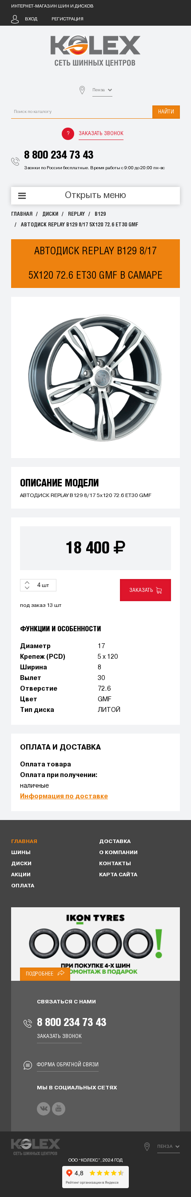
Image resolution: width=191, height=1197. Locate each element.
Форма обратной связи (68, 1064)
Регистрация (68, 19)
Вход (31, 19)
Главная (21, 214)
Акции (21, 875)
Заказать (142, 590)
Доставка (115, 841)
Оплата (22, 886)
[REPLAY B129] (95, 377)
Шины (21, 853)
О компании (118, 853)
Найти (166, 111)
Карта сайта (118, 875)
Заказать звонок (101, 133)
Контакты (115, 864)
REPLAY (76, 214)
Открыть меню (95, 196)
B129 (100, 214)
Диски (50, 214)
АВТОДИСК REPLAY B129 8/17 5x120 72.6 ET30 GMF (79, 224)
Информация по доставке (64, 797)
